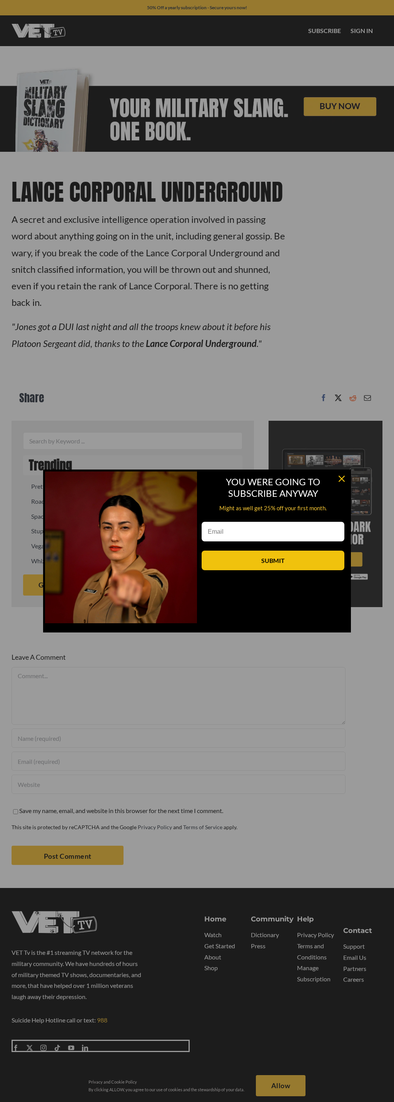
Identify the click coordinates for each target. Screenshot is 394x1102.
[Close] (341, 479)
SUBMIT (273, 560)
